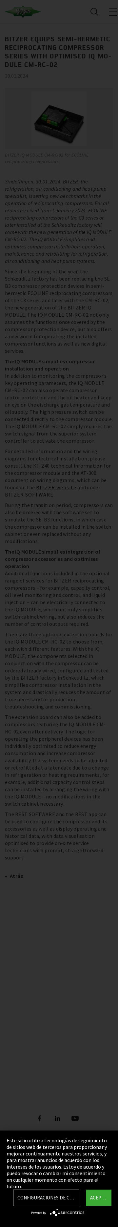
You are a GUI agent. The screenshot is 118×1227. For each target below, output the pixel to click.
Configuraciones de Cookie (48, 1198)
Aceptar (99, 1198)
